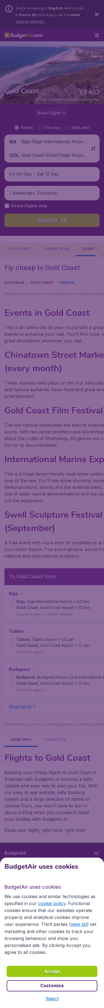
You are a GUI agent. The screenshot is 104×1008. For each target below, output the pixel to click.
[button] (52, 998)
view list (79, 924)
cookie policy (51, 903)
